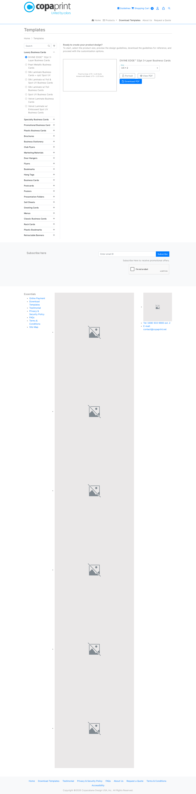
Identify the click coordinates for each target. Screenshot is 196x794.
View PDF (148, 75)
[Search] (169, 8)
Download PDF (132, 81)
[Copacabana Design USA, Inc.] (47, 8)
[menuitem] (96, 20)
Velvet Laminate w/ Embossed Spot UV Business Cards (38, 109)
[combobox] (140, 68)
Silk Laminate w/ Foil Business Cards (38, 88)
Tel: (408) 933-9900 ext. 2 (156, 323)
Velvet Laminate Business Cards (41, 100)
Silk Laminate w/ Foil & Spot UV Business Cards (40, 81)
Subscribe (163, 254)
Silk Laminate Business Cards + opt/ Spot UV (39, 74)
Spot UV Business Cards (40, 94)
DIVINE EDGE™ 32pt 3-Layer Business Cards (40, 59)
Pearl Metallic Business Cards (39, 66)
